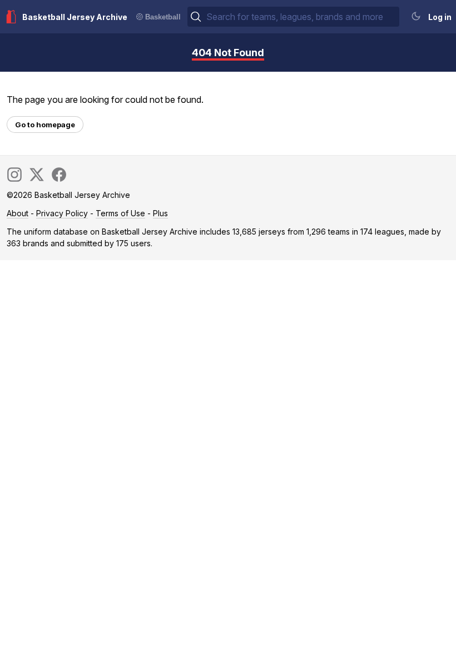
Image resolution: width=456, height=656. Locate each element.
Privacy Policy (62, 213)
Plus (160, 213)
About (17, 213)
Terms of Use (120, 213)
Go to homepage (45, 124)
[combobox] (301, 16)
